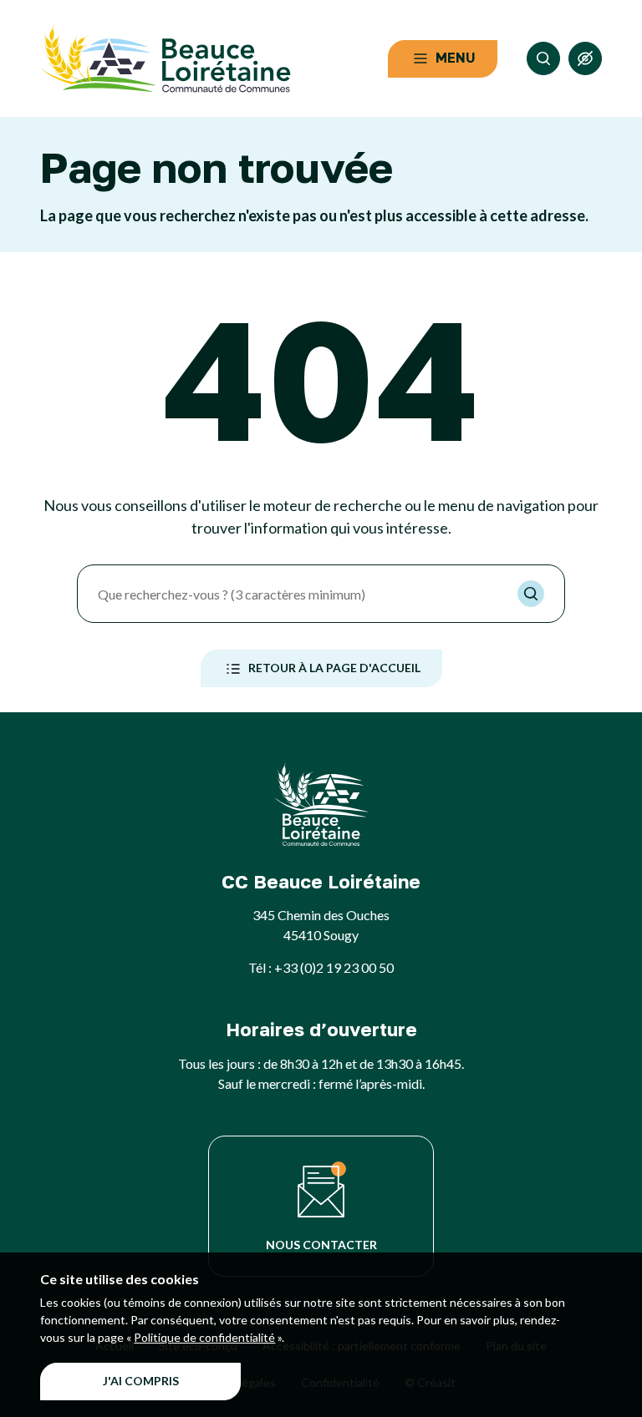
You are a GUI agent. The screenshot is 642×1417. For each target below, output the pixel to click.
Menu (456, 57)
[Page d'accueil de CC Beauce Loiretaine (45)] (165, 58)
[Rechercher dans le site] (543, 58)
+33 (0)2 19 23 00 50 (334, 967)
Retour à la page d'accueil (334, 667)
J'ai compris (141, 1381)
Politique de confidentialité (204, 1337)
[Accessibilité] (585, 58)
